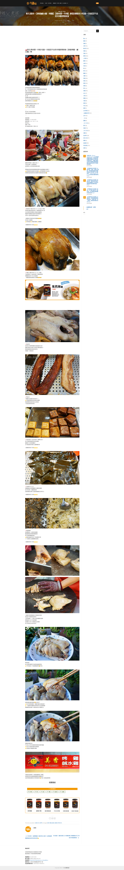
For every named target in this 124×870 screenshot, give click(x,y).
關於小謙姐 (59, 3)
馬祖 (84, 78)
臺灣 (59, 11)
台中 (84, 115)
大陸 (84, 95)
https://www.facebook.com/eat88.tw (39, 860)
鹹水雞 (53, 822)
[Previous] (24, 294)
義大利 (84, 48)
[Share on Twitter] (52, 818)
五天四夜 (85, 110)
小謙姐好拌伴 (86, 113)
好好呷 (64, 11)
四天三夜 (85, 138)
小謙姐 (68, 20)
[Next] (80, 294)
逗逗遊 (84, 143)
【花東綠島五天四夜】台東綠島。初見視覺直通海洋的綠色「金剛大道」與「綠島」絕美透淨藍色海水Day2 (92, 199)
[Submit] (97, 31)
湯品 (84, 53)
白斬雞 (55, 822)
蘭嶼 (84, 73)
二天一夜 (85, 123)
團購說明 (54, 3)
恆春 (84, 51)
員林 (48, 822)
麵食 (84, 61)
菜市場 (58, 822)
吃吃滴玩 (85, 145)
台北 (84, 93)
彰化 (61, 11)
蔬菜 (84, 83)
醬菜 (84, 41)
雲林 (84, 108)
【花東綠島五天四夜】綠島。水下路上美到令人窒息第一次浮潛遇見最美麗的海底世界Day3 (92, 190)
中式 (84, 105)
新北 (84, 70)
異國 (84, 98)
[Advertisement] (52, 39)
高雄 (84, 43)
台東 (84, 63)
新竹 (84, 125)
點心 (84, 38)
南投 (84, 80)
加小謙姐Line (65, 3)
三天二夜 (85, 130)
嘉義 (84, 120)
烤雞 (50, 822)
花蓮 (84, 100)
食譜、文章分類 (48, 3)
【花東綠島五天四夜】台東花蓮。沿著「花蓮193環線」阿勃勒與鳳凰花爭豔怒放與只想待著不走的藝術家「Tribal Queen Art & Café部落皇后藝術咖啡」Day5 (93, 172)
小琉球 (84, 58)
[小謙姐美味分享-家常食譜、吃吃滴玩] (31, 3)
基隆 (84, 140)
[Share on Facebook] (50, 818)
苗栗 (84, 148)
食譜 (84, 128)
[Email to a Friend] (55, 818)
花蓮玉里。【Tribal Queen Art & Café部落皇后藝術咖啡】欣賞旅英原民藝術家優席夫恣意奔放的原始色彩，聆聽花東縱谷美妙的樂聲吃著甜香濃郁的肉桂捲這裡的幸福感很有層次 (93, 160)
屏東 (84, 85)
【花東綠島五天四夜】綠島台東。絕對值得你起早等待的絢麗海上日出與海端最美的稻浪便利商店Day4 (92, 182)
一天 (84, 118)
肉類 (84, 90)
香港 (84, 103)
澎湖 (84, 65)
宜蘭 (84, 133)
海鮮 (84, 75)
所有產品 (41, 3)
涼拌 (84, 46)
